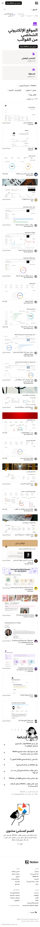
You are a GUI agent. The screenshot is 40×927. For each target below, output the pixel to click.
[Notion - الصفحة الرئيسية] (20, 862)
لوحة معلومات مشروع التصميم (24, 534)
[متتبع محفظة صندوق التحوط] (20, 264)
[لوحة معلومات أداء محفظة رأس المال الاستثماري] (20, 368)
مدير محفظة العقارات (27, 432)
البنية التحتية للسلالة (27, 327)
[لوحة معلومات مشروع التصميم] (20, 523)
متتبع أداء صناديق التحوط (25, 250)
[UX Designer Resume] (20, 709)
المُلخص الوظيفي (28, 58)
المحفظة (31, 74)
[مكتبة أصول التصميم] (20, 472)
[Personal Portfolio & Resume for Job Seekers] (20, 576)
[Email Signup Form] (20, 684)
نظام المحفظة (29, 301)
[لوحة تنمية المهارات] (20, 188)
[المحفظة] (20, 137)
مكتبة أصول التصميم (27, 483)
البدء (19, 844)
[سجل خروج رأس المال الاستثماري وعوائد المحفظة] (20, 341)
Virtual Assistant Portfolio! (25, 615)
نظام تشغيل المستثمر (26, 458)
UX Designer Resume (25, 720)
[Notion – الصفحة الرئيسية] (36, 3)
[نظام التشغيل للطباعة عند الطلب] (20, 498)
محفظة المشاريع (28, 123)
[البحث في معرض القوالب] (4, 9)
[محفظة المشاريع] (20, 111)
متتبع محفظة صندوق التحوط (24, 276)
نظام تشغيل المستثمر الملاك (24, 174)
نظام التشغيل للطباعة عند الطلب (23, 509)
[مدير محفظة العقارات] (20, 421)
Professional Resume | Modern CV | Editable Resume (22, 641)
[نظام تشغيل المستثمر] (20, 447)
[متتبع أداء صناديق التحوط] (20, 239)
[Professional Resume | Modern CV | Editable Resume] (20, 629)
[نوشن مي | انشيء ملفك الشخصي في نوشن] (20, 549)
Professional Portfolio (25, 668)
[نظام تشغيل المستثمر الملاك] (20, 162)
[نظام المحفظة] (20, 290)
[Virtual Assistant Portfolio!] (20, 604)
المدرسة (29, 15)
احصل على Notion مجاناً (28, 47)
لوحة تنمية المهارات (27, 199)
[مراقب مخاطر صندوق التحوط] (20, 213)
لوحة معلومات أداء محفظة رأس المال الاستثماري (24, 380)
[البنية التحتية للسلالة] (20, 315)
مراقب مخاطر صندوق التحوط (24, 225)
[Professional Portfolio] (20, 657)
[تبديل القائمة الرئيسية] (2, 3)
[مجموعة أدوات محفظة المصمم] (20, 396)
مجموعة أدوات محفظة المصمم (24, 407)
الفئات (36, 15)
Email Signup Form (26, 695)
